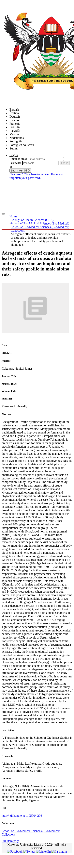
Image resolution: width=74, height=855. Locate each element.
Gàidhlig (14, 127)
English (14, 109)
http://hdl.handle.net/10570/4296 (22, 815)
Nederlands (16, 137)
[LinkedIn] (44, 851)
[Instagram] (59, 851)
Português (15, 141)
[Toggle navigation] (3, 213)
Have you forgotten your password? (36, 176)
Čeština (14, 113)
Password (15, 162)
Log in (64, 162)
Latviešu (14, 130)
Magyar (14, 134)
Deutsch (14, 116)
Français (14, 123)
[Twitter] (29, 851)
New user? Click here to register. (29, 174)
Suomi (13, 148)
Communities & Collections (26, 223)
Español (14, 120)
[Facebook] (15, 851)
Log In (13, 155)
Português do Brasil (21, 145)
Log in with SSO (20, 170)
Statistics (14, 219)
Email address (18, 158)
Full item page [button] (10, 841)
